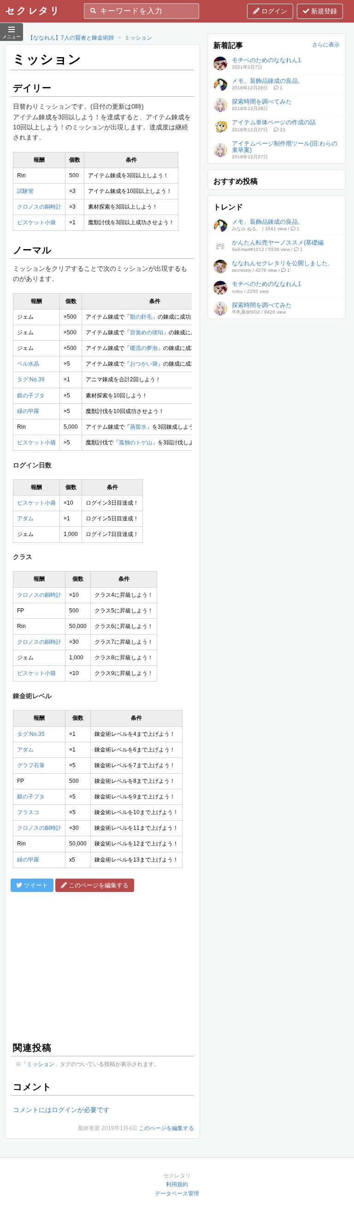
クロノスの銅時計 (39, 207)
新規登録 (323, 11)
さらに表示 (326, 44)
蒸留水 (138, 427)
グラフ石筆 (31, 765)
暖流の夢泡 (144, 348)
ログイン (273, 11)
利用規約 (177, 1184)
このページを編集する (166, 1128)
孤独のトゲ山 (135, 442)
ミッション (138, 38)
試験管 (25, 191)
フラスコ (28, 812)
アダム (25, 518)
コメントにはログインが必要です (61, 1109)
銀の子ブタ (31, 395)
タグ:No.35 (31, 734)
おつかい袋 (144, 364)
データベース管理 (177, 1193)
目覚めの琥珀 (146, 332)
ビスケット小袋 (36, 222)
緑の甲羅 (28, 411)
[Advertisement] (102, 965)
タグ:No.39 (31, 379)
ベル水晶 (28, 364)
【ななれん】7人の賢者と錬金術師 (71, 38)
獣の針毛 (141, 317)
